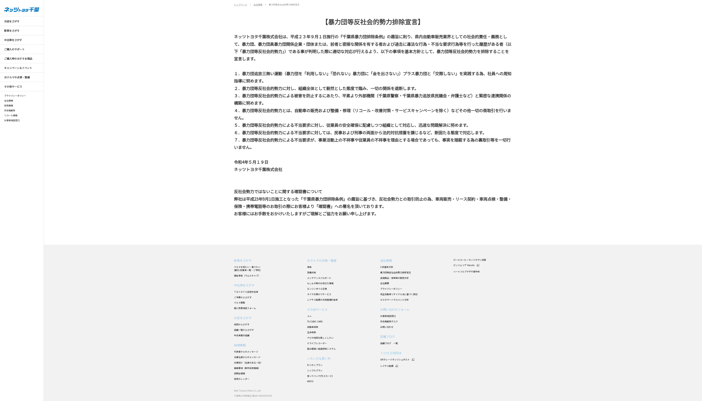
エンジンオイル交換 (317, 288)
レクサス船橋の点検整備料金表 (322, 299)
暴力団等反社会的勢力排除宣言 (395, 272)
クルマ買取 (239, 302)
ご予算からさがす (243, 297)
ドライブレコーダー (317, 343)
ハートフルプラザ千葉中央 (466, 271)
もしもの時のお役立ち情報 (320, 283)
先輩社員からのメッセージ (247, 357)
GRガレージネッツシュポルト (395, 359)
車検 (309, 266)
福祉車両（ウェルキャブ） (247, 275)
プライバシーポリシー (15, 96)
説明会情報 (239, 373)
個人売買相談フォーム (245, 308)
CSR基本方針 (386, 266)
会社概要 (384, 283)
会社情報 (8, 100)
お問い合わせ (386, 326)
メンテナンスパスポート (319, 277)
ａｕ (309, 315)
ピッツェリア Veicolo (464, 265)
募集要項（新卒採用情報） (247, 368)
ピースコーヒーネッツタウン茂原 (469, 259)
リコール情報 (10, 115)
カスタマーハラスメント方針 (394, 299)
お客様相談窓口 (388, 315)
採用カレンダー (241, 378)
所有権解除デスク (389, 321)
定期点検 (311, 272)
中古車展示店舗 (241, 335)
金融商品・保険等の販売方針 (394, 277)
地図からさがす (241, 324)
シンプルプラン (314, 370)
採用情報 (8, 105)
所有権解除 (9, 110)
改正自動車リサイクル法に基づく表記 (399, 294)
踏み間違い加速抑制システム (321, 348)
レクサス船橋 (386, 365)
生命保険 (311, 332)
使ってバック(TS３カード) (320, 375)
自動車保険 (312, 326)
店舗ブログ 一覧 (389, 343)
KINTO (310, 381)
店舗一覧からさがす (244, 329)
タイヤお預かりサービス (319, 294)
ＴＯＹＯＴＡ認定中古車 (246, 291)
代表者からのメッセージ (246, 351)
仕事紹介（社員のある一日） (248, 362)
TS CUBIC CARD (315, 321)
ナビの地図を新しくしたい (320, 337)
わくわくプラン (314, 364)
